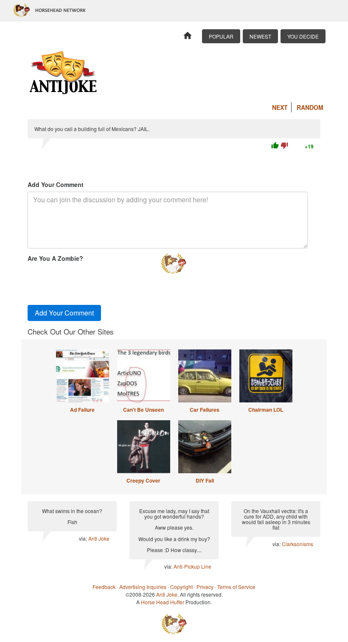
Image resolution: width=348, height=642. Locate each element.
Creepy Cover (143, 480)
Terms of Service (236, 586)
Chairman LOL (265, 409)
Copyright (181, 586)
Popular (221, 36)
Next (280, 107)
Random (310, 107)
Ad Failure (82, 409)
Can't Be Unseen (143, 409)
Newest (260, 36)
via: (83, 538)
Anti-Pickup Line (192, 566)
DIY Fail (205, 480)
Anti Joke (98, 538)
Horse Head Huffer (162, 602)
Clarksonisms (297, 543)
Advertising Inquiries (142, 586)
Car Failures (204, 409)
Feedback (104, 586)
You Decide (303, 36)
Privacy (204, 586)
